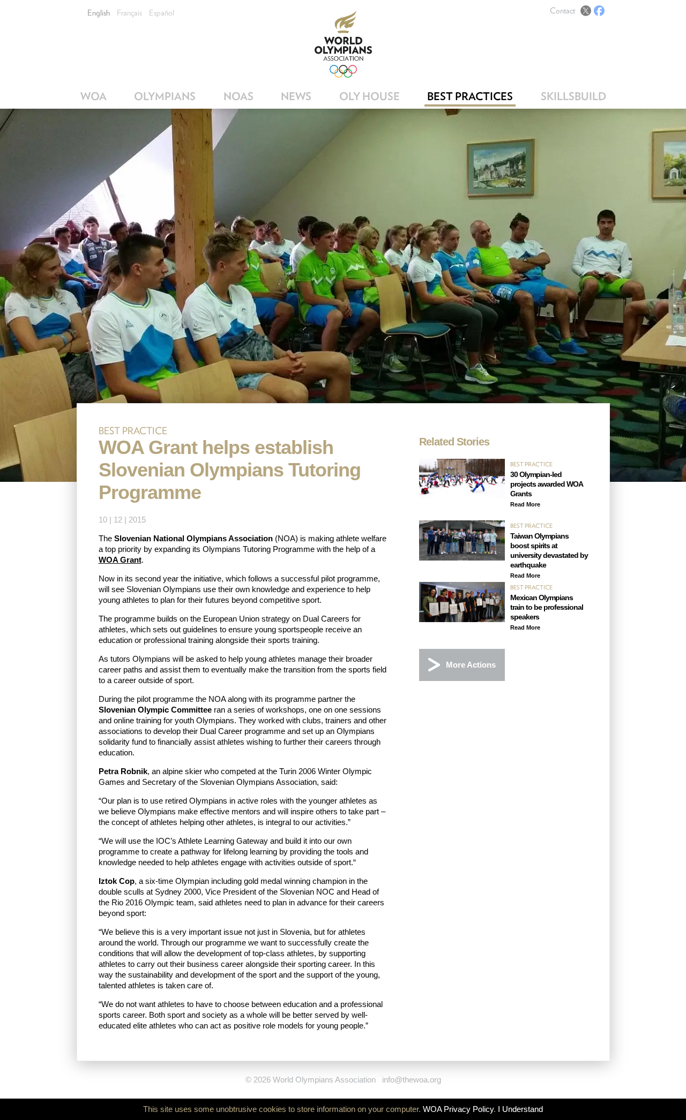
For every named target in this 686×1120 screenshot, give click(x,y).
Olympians (165, 96)
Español (161, 13)
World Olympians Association (343, 44)
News (296, 96)
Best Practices (470, 96)
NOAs (238, 96)
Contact (562, 11)
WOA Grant (120, 559)
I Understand (520, 1109)
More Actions (471, 664)
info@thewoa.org (411, 1079)
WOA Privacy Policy (458, 1109)
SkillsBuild (573, 96)
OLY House (369, 96)
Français (129, 13)
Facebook (599, 10)
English (98, 13)
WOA (93, 96)
